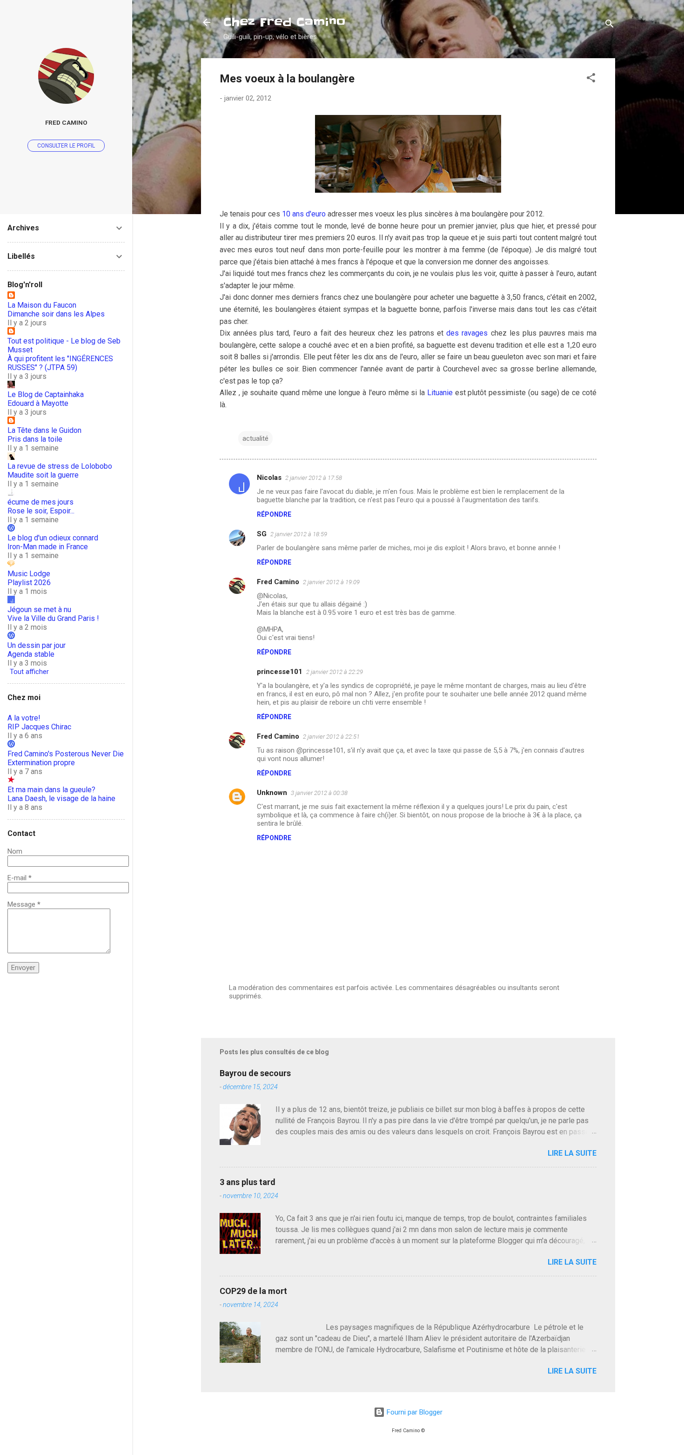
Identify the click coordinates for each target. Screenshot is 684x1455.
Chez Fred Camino (284, 22)
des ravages (467, 333)
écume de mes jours (40, 502)
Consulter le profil (66, 145)
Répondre (274, 514)
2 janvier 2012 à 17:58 (313, 477)
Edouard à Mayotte (37, 403)
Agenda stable (30, 654)
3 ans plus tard (247, 1182)
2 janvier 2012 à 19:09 (331, 582)
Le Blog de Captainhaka (45, 394)
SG (262, 534)
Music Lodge (28, 573)
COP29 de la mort (253, 1291)
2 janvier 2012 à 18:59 (298, 534)
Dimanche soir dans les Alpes (56, 314)
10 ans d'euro (304, 213)
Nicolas (269, 477)
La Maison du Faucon (41, 305)
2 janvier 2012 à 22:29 (334, 671)
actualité (255, 438)
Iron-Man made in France (47, 546)
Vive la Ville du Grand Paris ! (53, 618)
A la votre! (23, 718)
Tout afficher (29, 671)
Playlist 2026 (29, 582)
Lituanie (440, 392)
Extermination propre (41, 762)
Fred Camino (278, 582)
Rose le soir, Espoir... (40, 510)
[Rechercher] (609, 25)
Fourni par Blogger (414, 1412)
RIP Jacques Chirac (39, 726)
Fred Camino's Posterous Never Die (65, 753)
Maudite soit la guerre (43, 475)
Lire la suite (572, 1153)
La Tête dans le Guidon (44, 430)
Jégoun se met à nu (39, 609)
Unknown (272, 792)
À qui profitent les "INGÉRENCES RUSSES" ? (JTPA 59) (60, 363)
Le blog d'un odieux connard (52, 537)
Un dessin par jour (36, 645)
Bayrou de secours (255, 1073)
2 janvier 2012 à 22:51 (331, 736)
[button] (591, 79)
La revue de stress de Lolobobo (59, 466)
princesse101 (279, 671)
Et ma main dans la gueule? (51, 789)
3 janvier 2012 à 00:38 (319, 792)
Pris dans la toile (34, 439)
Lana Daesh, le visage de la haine (61, 798)
